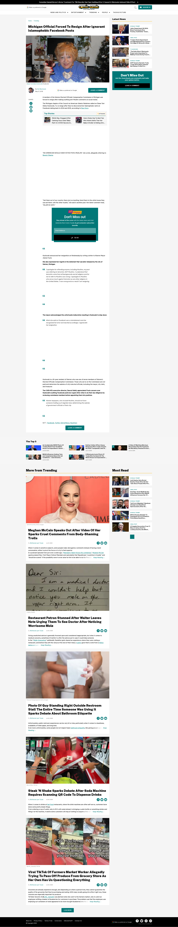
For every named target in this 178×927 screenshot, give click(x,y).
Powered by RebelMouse (145, 923)
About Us (29, 921)
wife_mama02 (49, 897)
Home (30, 21)
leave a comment (98, 90)
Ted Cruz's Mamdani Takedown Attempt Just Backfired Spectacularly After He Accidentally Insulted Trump (140, 506)
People (105, 12)
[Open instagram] (150, 920)
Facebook (50, 423)
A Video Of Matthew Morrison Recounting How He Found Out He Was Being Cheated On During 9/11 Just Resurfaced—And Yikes (139, 447)
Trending (93, 12)
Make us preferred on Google (37, 7)
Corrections (58, 921)
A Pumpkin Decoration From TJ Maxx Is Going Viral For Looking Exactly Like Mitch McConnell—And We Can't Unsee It (140, 530)
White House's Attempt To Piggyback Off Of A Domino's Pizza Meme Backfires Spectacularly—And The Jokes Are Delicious (139, 518)
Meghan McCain (98, 553)
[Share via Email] (30, 110)
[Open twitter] (141, 920)
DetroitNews (65, 423)
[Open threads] (146, 920)
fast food (50, 804)
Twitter (57, 423)
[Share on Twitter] (30, 107)
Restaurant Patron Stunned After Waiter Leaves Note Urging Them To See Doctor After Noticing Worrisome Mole (65, 622)
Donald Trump (135, 26)
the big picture (119, 12)
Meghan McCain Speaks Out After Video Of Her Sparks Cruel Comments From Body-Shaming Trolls (64, 534)
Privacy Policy (38, 921)
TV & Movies (134, 49)
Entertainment (77, 12)
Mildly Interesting (39, 640)
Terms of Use (48, 921)
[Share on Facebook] (30, 103)
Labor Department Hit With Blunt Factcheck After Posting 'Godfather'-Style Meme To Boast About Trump (139, 31)
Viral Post (133, 37)
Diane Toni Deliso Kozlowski (34, 84)
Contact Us (78, 921)
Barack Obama (48, 155)
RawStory (73, 423)
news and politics (58, 12)
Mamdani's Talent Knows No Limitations (77, 553)
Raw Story (84, 108)
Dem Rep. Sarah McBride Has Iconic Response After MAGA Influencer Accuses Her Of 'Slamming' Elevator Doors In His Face (139, 495)
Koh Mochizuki (41, 89)
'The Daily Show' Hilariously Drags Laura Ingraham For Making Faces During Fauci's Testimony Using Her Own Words (139, 55)
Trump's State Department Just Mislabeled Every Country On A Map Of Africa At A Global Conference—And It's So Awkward (140, 43)
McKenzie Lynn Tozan (36, 543)
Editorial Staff (68, 921)
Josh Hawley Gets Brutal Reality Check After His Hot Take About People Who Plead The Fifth (140, 483)
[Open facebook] (137, 920)
